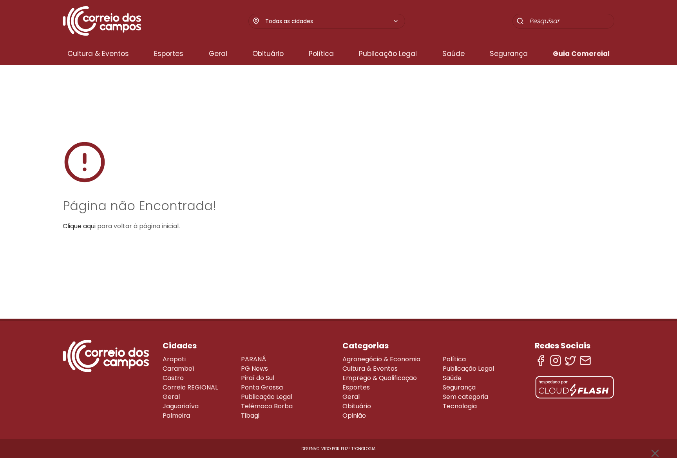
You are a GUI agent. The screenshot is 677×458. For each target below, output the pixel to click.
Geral (218, 53)
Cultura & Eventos (98, 53)
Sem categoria (465, 396)
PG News (254, 368)
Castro (173, 377)
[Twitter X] (570, 360)
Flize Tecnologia (358, 449)
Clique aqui (79, 226)
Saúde (453, 53)
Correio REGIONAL (190, 387)
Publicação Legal (388, 53)
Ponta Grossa (262, 387)
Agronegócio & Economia (381, 359)
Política (321, 53)
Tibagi (250, 415)
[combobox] (332, 21)
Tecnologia (460, 406)
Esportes (168, 53)
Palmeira (176, 415)
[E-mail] (585, 360)
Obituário (268, 53)
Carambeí (178, 368)
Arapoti (174, 359)
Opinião (354, 415)
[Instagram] (555, 360)
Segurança (509, 53)
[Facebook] (541, 360)
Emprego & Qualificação (379, 377)
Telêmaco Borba (267, 406)
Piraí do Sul (257, 377)
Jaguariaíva (181, 406)
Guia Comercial (581, 53)
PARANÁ (253, 359)
